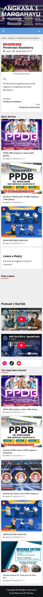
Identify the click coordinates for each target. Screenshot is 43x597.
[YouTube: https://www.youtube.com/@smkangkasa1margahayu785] (19, 363)
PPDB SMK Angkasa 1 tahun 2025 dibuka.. (20, 409)
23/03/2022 (16, 243)
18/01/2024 (16, 496)
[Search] (39, 31)
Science (19, 148)
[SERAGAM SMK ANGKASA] (21, 222)
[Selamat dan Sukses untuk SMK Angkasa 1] (21, 475)
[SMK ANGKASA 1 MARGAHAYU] (4, 363)
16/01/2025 (16, 159)
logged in (19, 261)
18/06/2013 (21, 51)
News (18, 44)
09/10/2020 (16, 580)
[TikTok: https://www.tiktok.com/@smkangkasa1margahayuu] (12, 363)
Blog (5, 44)
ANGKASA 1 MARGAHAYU (21, 11)
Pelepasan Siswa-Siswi (29, 106)
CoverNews (14, 593)
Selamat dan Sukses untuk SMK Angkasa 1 (21, 494)
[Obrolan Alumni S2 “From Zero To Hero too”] (21, 556)
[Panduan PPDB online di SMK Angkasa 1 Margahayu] (21, 178)
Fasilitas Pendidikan (12, 100)
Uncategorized (28, 148)
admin (8, 51)
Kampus (12, 44)
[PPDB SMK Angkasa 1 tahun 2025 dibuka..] (21, 134)
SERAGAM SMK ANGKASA (15, 240)
